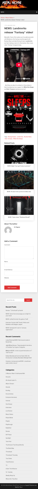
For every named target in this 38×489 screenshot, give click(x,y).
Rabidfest (8, 428)
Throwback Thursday (12, 455)
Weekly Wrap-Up (10, 475)
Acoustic (8, 377)
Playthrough (9, 424)
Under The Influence (11, 468)
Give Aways (9, 404)
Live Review (9, 411)
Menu (2, 12)
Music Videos (9, 17)
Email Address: (8, 269)
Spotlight (8, 438)
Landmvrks (20, 136)
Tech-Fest (8, 441)
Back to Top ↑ (19, 487)
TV (6, 465)
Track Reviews (10, 462)
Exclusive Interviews (11, 397)
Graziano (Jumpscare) (12, 361)
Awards (8, 387)
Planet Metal (9, 417)
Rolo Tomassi (8, 138)
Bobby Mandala (10, 356)
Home (2, 17)
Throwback (9, 451)
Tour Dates (9, 458)
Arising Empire (12, 136)
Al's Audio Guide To (11, 380)
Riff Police (8, 434)
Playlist (8, 421)
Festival (8, 400)
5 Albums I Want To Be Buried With (15, 373)
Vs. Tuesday (9, 472)
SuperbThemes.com (31, 485)
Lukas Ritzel (9, 340)
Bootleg (8, 390)
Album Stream (10, 383)
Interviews (8, 407)
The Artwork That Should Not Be (15, 445)
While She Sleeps (18, 138)
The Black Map (10, 448)
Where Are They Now (11, 479)
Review (8, 431)
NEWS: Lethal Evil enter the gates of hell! (17, 319)
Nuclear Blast (27, 136)
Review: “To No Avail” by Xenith (14, 310)
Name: (6, 261)
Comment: (7, 245)
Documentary (9, 394)
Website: (6, 278)
